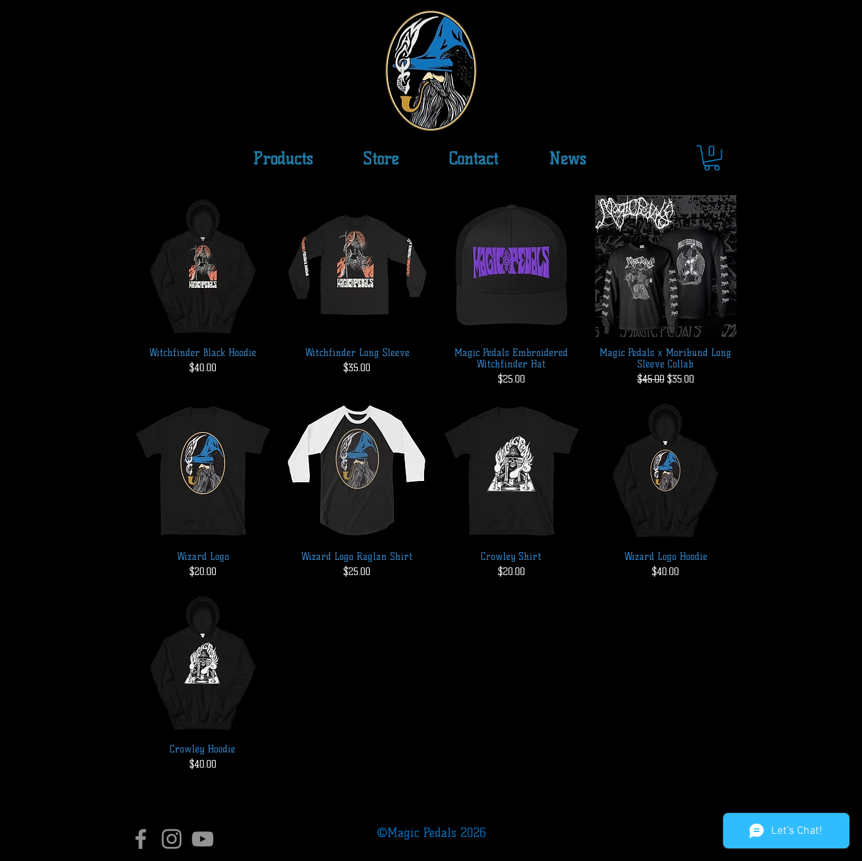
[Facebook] (140, 839)
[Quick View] (203, 266)
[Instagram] (171, 839)
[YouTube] (202, 839)
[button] (381, 158)
